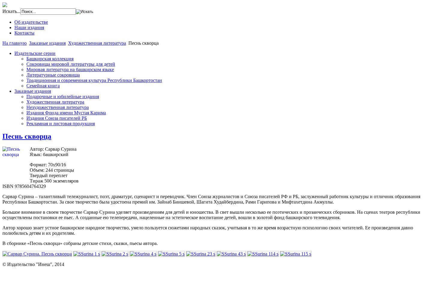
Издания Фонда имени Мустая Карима (66, 112)
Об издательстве (31, 22)
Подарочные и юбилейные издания (62, 96)
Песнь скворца (26, 136)
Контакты (24, 32)
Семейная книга (43, 85)
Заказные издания (47, 43)
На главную (14, 43)
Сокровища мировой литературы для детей (70, 64)
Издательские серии (35, 53)
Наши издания (29, 27)
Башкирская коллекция (50, 58)
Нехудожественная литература (57, 107)
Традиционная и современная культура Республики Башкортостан (94, 80)
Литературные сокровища (53, 74)
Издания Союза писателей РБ (56, 118)
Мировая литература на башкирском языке (70, 69)
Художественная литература (97, 43)
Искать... (11, 11)
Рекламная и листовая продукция (60, 123)
